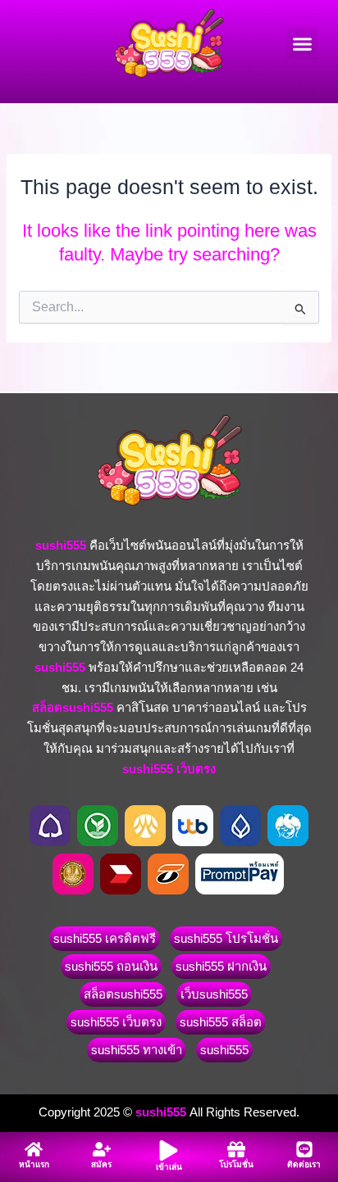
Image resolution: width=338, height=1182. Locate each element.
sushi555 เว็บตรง (116, 1022)
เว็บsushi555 (214, 994)
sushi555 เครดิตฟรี (104, 938)
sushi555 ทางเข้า (136, 1050)
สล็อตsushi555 (123, 994)
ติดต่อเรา (304, 1164)
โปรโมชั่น (236, 1164)
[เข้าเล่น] (168, 1150)
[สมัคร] (102, 1149)
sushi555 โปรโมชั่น (226, 938)
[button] (302, 43)
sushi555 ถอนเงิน (111, 966)
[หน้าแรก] (34, 1149)
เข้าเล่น (169, 1166)
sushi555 (224, 1050)
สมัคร (101, 1164)
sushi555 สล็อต (221, 1022)
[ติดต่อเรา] (304, 1149)
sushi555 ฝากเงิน (221, 966)
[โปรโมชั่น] (236, 1149)
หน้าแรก (34, 1164)
